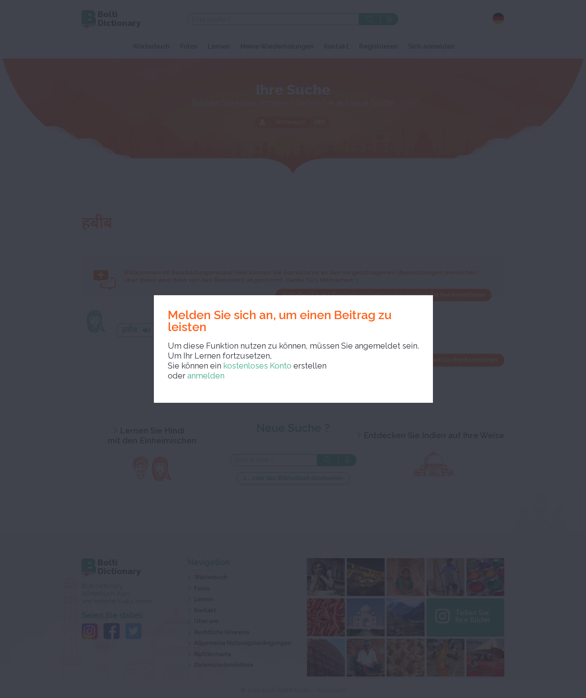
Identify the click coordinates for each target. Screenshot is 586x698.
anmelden (205, 375)
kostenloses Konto (256, 366)
